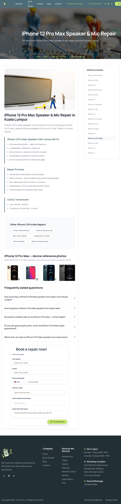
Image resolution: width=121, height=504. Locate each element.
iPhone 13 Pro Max (95, 119)
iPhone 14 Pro (93, 109)
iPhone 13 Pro (93, 124)
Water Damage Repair (40, 241)
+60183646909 (90, 484)
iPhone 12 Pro (93, 143)
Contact (58, 4)
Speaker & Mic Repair (77, 56)
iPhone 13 (91, 133)
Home (38, 56)
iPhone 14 (91, 114)
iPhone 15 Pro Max (95, 90)
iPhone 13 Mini (93, 129)
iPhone (46, 56)
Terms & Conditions (93, 500)
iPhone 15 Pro (93, 95)
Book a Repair (49, 457)
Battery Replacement (44, 230)
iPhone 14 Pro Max (95, 104)
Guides (40, 4)
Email (14, 369)
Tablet (65, 460)
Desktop (65, 467)
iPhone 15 (91, 99)
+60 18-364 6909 (96, 4)
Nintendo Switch (69, 471)
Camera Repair (19, 241)
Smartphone (67, 456)
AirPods (65, 475)
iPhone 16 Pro (93, 80)
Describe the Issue (20, 409)
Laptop (65, 464)
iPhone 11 (91, 153)
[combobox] (18, 382)
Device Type (17, 388)
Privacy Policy (112, 500)
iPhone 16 (91, 85)
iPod (64, 483)
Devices (19, 4)
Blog (49, 4)
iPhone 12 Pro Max (59, 56)
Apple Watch (67, 479)
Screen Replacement (21, 230)
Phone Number (18, 378)
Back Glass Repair (20, 236)
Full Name (16, 359)
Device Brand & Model (21, 398)
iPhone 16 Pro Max (95, 75)
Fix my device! (59, 422)
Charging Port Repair (42, 236)
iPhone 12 (91, 148)
